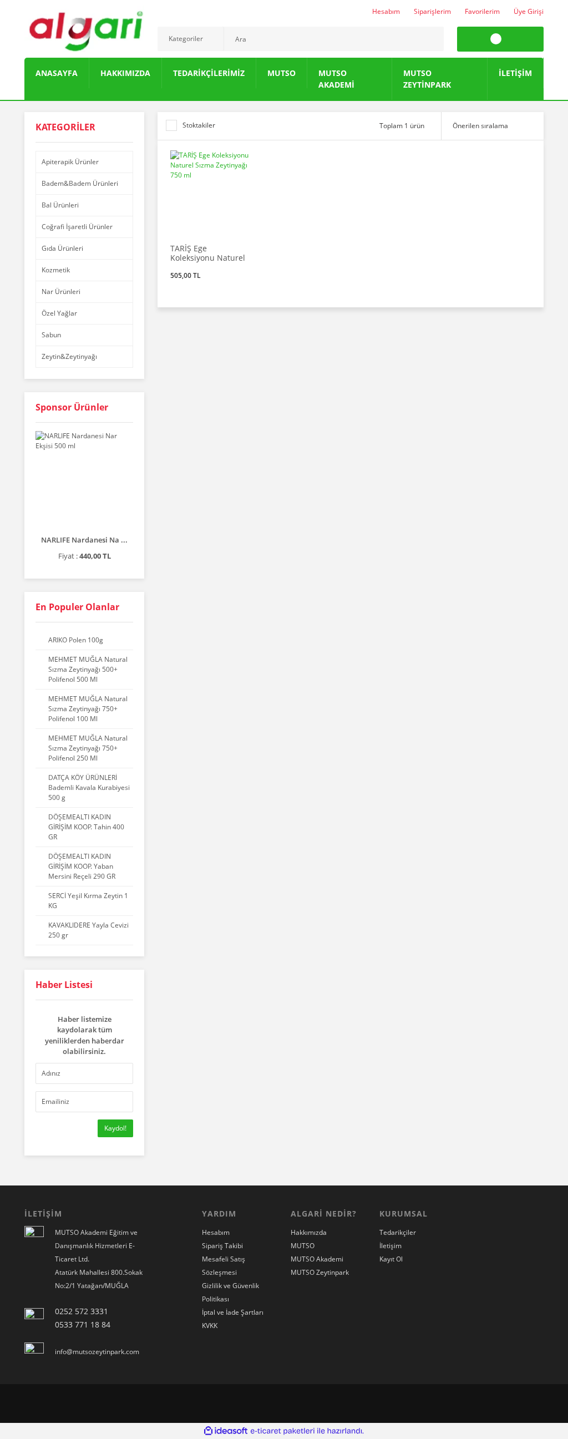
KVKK (209, 1325)
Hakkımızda (309, 1232)
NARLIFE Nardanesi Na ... (84, 540)
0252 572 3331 (81, 1311)
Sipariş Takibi (222, 1245)
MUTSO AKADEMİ (336, 79)
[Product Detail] (211, 154)
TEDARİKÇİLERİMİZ (209, 73)
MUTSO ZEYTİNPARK (427, 79)
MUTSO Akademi (317, 1259)
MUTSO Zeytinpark (320, 1272)
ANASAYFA (57, 73)
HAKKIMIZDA (125, 73)
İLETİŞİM (515, 73)
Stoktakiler (198, 125)
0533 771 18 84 (82, 1324)
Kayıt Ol (391, 1259)
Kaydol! (115, 1128)
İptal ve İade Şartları (232, 1312)
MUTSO (281, 73)
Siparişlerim (432, 11)
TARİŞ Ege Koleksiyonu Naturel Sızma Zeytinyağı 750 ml (209, 253)
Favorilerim (482, 11)
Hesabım (386, 11)
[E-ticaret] (282, 1431)
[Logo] (84, 29)
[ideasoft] (226, 1431)
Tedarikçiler (397, 1232)
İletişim (390, 1245)
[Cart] (500, 39)
